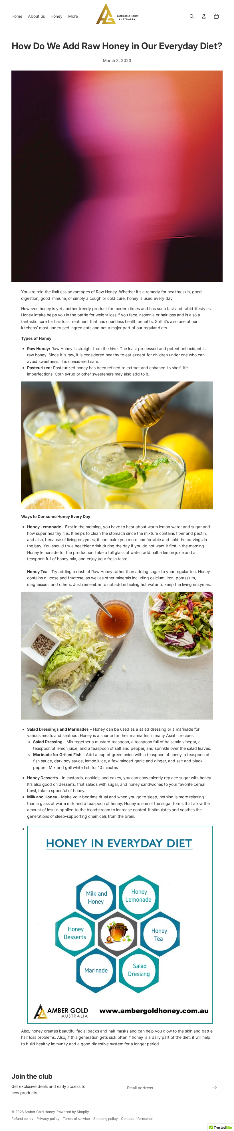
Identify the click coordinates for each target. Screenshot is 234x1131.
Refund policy (22, 1118)
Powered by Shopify (73, 1112)
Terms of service (76, 1118)
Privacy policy (48, 1118)
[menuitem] (16, 16)
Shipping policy (105, 1118)
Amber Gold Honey (40, 1112)
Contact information (137, 1118)
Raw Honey (106, 291)
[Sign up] (214, 1087)
